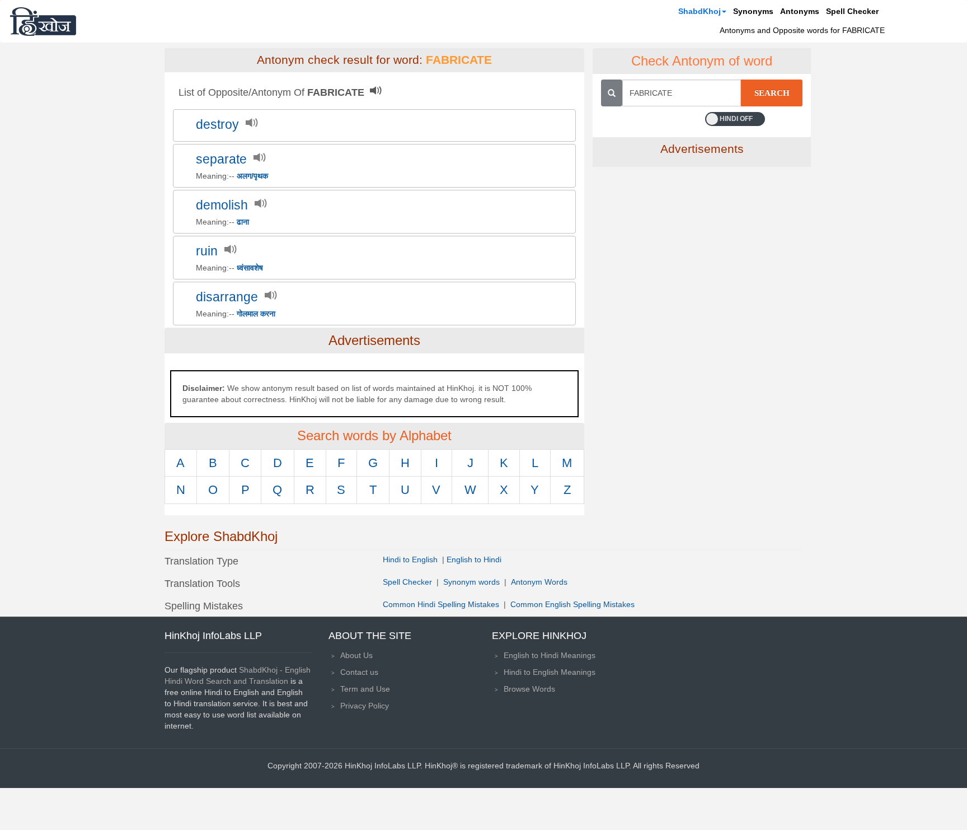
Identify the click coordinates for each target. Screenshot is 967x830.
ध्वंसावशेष (250, 267)
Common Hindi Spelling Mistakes (441, 604)
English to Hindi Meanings (549, 655)
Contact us (359, 672)
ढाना (243, 221)
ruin (207, 251)
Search (772, 92)
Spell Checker (852, 11)
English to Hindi (474, 559)
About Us (356, 655)
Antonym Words (539, 581)
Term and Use (365, 688)
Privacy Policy (364, 705)
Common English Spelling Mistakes (572, 604)
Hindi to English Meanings (549, 672)
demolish (222, 205)
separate (221, 159)
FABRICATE (459, 60)
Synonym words (471, 581)
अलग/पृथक (252, 175)
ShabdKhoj (699, 11)
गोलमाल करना (256, 313)
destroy (217, 124)
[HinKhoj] (43, 21)
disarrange (227, 297)
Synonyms (753, 11)
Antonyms (799, 11)
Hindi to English (411, 559)
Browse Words (529, 688)
